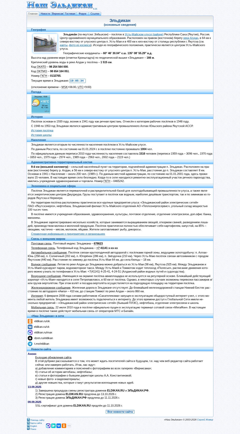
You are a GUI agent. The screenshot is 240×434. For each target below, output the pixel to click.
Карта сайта (36, 423)
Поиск (33, 429)
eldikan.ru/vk (42, 326)
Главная (33, 13)
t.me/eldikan (41, 343)
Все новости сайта (120, 411)
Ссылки (95, 13)
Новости (45, 13)
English (33, 426)
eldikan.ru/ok (42, 321)
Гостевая (70, 13)
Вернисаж (57, 13)
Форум (82, 13)
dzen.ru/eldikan (43, 338)
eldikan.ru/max (43, 332)
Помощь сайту (37, 420)
